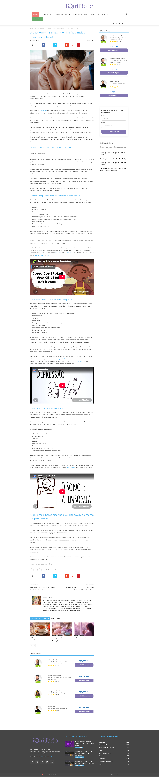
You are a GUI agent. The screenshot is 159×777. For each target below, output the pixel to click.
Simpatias (93, 14)
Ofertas (113, 775)
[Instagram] (113, 23)
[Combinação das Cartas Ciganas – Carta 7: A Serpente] (69, 753)
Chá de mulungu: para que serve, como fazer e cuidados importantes (40, 640)
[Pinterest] (116, 23)
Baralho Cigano (79, 757)
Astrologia (46, 14)
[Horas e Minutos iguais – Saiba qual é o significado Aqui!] (69, 744)
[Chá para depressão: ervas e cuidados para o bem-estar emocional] (84, 629)
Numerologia (79, 747)
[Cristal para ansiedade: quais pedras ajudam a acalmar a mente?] (62, 629)
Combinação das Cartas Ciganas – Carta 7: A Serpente (113, 163)
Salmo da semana (80, 14)
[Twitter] (119, 23)
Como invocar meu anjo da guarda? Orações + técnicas (42, 588)
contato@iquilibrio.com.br (44, 757)
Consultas (126, 775)
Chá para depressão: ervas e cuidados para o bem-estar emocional (82, 640)
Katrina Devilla (36, 40)
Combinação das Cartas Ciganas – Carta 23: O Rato (84, 762)
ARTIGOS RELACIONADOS (40, 618)
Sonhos (104, 14)
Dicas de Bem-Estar (40, 28)
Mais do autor (55, 618)
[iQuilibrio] (79, 6)
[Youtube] (122, 23)
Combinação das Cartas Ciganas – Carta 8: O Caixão (113, 153)
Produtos (119, 775)
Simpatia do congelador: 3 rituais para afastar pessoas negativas (113, 148)
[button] (126, 14)
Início (31, 28)
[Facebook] (110, 23)
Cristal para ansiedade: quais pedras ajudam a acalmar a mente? (60, 640)
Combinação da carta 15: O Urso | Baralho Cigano (114, 159)
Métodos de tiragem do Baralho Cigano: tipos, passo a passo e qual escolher (113, 169)
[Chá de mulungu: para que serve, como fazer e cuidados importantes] (40, 629)
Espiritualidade (61, 14)
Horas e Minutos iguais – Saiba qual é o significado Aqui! (84, 743)
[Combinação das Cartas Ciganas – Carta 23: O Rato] (69, 763)
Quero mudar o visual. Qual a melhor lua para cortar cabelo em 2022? (80, 588)
